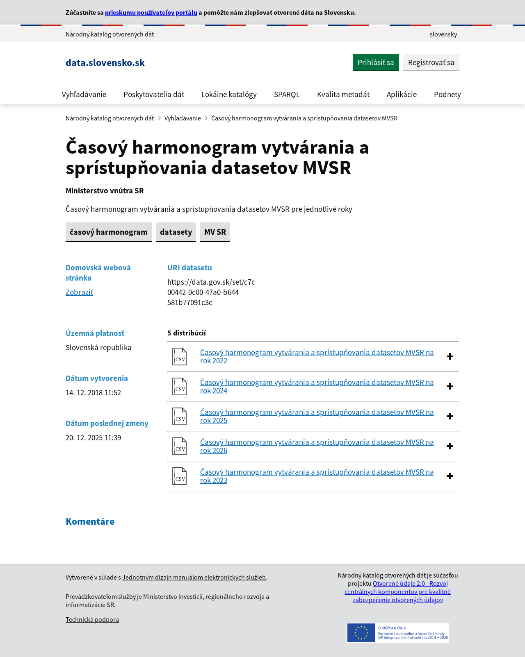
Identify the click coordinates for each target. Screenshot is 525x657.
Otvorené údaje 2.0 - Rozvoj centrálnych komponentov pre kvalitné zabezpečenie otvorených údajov (398, 591)
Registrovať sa (431, 62)
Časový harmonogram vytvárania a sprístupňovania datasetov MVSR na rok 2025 (317, 416)
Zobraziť (79, 292)
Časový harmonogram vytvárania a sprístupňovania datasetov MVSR (304, 118)
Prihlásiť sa (376, 62)
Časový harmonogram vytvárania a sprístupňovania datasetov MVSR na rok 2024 (317, 386)
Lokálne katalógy (229, 94)
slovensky (443, 34)
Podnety (447, 94)
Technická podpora (92, 619)
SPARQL (287, 94)
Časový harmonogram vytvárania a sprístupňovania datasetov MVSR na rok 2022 (317, 356)
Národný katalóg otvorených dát (110, 118)
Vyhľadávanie (84, 94)
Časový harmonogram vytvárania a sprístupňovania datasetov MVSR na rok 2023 (317, 476)
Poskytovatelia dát (153, 94)
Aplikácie (402, 94)
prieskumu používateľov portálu (151, 12)
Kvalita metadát (343, 94)
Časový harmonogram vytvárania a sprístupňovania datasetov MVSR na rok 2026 (317, 446)
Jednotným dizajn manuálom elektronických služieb (194, 577)
